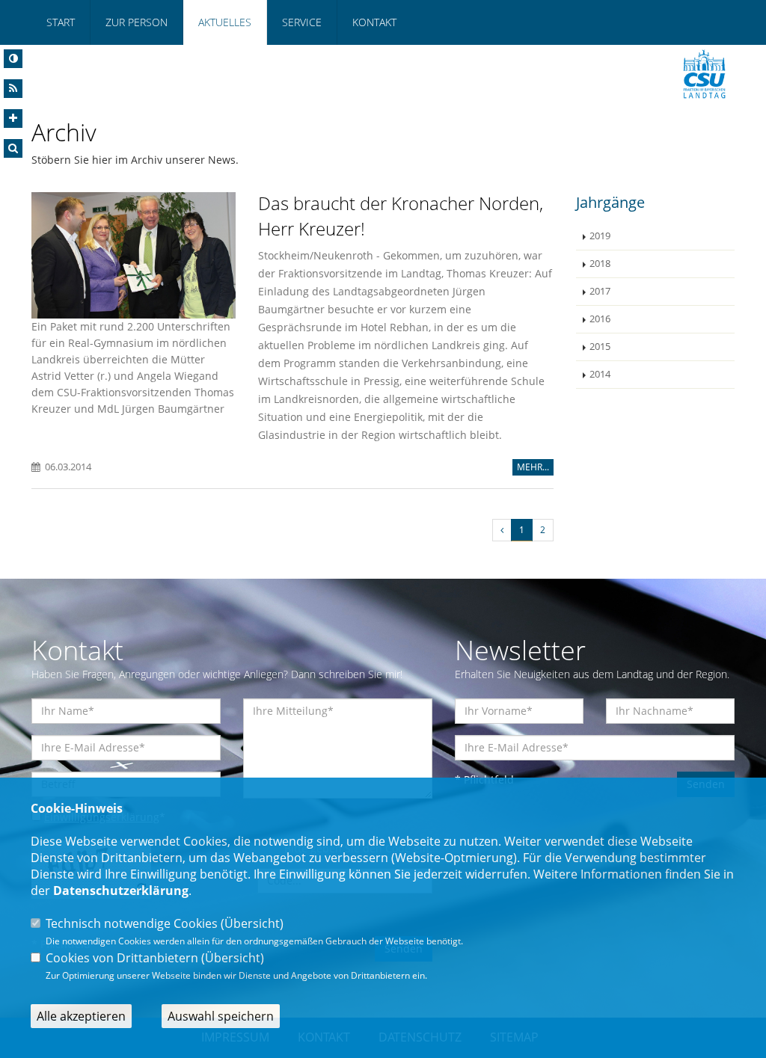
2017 (599, 291)
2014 (599, 374)
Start (60, 22)
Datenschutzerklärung (121, 890)
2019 (599, 236)
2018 (599, 263)
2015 (599, 346)
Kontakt (374, 22)
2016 (599, 319)
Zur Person (136, 22)
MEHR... (533, 467)
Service (302, 22)
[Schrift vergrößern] (13, 118)
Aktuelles (224, 22)
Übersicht (252, 923)
